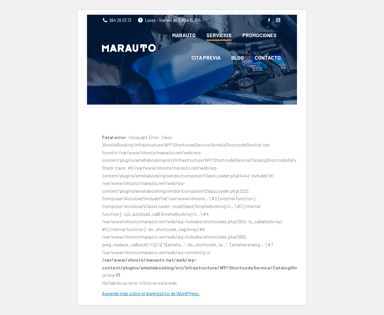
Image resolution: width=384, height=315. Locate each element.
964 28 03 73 (120, 20)
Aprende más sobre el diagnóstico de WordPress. (151, 293)
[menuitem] (184, 35)
